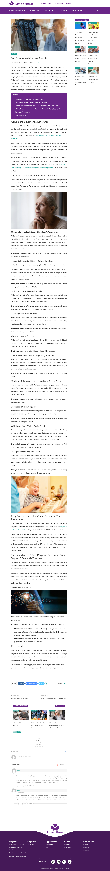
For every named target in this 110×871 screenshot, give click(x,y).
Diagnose (62, 10)
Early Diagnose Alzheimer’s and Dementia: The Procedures (37, 106)
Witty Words (68, 847)
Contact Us (86, 847)
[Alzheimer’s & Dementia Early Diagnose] (21, 715)
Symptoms (49, 10)
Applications (58, 3)
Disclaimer (85, 850)
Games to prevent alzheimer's (17, 856)
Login (65, 751)
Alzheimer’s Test (45, 3)
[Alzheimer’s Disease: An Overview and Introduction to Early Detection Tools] (57, 715)
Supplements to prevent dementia (16, 848)
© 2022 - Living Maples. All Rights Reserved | (55, 868)
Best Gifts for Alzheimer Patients (19, 698)
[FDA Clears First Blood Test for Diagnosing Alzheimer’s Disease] (39, 715)
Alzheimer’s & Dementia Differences (29, 99)
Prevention (34, 10)
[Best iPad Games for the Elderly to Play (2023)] (93, 71)
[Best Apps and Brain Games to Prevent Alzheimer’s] (93, 50)
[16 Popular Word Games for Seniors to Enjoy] (80, 50)
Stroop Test (30, 844)
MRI (47, 544)
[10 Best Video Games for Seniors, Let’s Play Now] (80, 71)
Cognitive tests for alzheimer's (17, 853)
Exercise (78, 23)
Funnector (67, 844)
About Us (85, 844)
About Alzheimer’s (17, 10)
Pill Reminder (49, 844)
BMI (47, 847)
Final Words (21, 115)
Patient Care (77, 10)
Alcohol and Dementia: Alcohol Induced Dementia (53, 698)
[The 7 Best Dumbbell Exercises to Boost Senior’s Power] (80, 26)
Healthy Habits (92, 23)
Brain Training (92, 47)
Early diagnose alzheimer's (16, 844)
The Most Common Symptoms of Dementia (32, 102)
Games (68, 3)
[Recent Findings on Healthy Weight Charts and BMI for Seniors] (93, 26)
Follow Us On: (42, 861)
